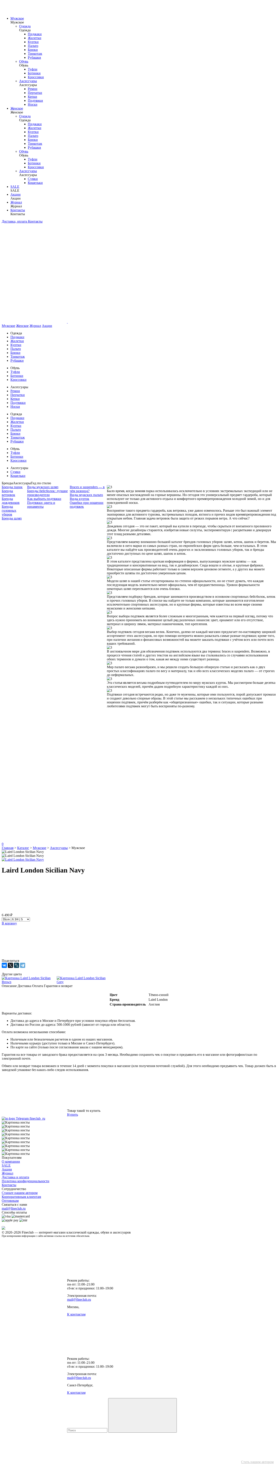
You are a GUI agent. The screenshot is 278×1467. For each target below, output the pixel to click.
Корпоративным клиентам (21, 1197)
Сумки (33, 179)
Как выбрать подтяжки (44, 499)
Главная (7, 848)
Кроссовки (36, 77)
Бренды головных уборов (9, 510)
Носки (32, 104)
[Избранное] (34, 773)
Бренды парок (12, 487)
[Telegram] (22, 965)
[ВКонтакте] (4, 965)
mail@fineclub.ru (14, 1208)
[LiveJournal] (16, 965)
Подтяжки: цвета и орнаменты (41, 504)
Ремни (32, 89)
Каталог (23, 848)
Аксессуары (28, 81)
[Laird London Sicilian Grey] (84, 980)
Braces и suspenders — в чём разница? (87, 489)
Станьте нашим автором (20, 1193)
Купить (72, 1114)
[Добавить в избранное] (34, 910)
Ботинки (34, 73)
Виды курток (79, 499)
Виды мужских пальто (86, 495)
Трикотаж (35, 53)
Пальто (33, 46)
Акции (15, 194)
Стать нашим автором (257, 1462)
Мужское (17, 18)
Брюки (33, 50)
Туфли (32, 69)
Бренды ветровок (8, 493)
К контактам (76, 1314)
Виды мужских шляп (42, 487)
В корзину (9, 923)
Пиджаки (35, 34)
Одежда (25, 26)
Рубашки (34, 57)
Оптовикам (10, 1200)
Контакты (17, 210)
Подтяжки (35, 100)
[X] (10, 965)
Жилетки (34, 38)
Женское (16, 108)
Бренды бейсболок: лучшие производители (47, 493)
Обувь (23, 61)
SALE (14, 186)
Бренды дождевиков (11, 501)
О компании (11, 1161)
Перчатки (35, 93)
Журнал (16, 202)
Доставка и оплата (15, 1177)
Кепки (32, 96)
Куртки (33, 42)
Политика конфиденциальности (25, 1181)
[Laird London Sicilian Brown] (29, 980)
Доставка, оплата (15, 221)
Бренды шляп (12, 518)
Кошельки (35, 183)
